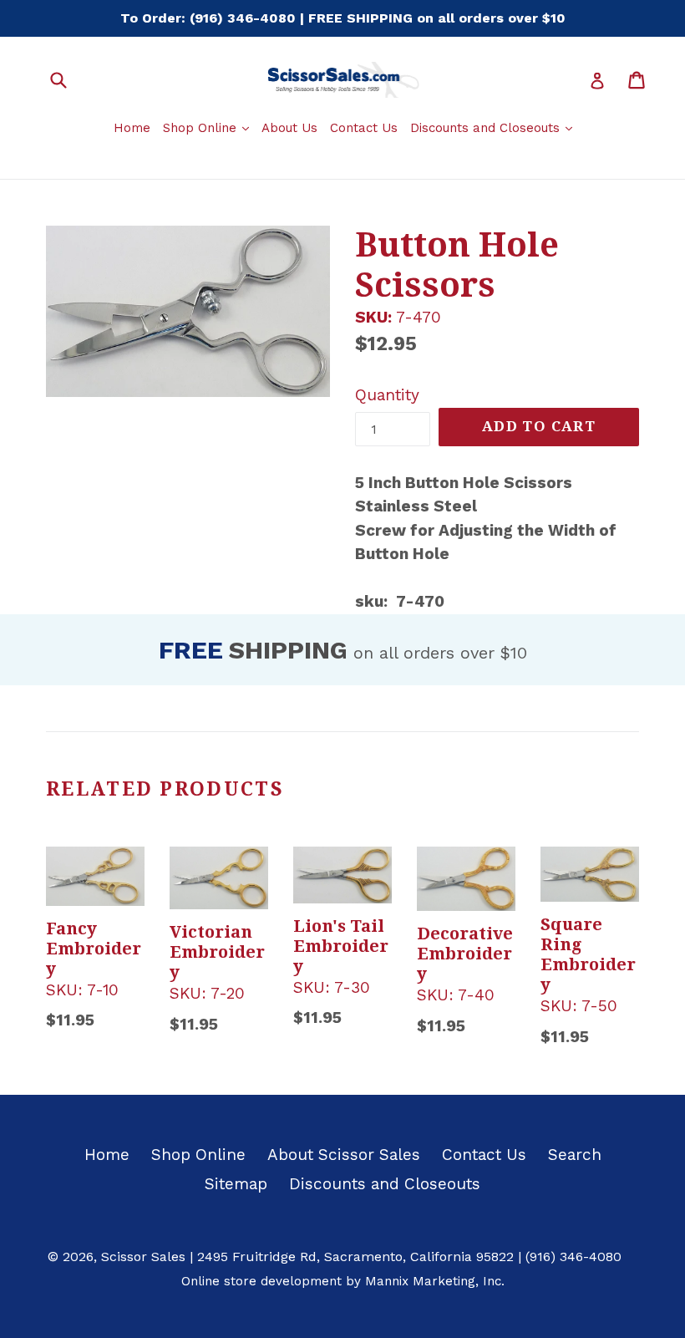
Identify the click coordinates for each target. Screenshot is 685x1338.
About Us (289, 127)
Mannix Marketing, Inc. (435, 1281)
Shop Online (208, 127)
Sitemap (236, 1183)
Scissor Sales (143, 1256)
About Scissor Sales (343, 1154)
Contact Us (364, 127)
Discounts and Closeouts (493, 127)
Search (574, 1154)
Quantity (387, 394)
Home (132, 127)
